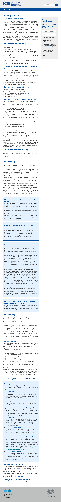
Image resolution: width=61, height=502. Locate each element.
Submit (44, 55)
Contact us (30, 10)
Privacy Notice (8, 494)
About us (17, 10)
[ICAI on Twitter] (5, 490)
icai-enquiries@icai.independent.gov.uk (19, 448)
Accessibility (7, 497)
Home (6, 10)
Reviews (11, 10)
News (23, 10)
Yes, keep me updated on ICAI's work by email (48, 51)
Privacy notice (47, 45)
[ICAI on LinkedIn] (9, 490)
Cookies (27, 93)
